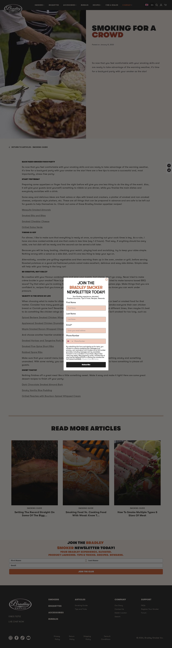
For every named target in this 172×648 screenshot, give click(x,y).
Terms (96, 359)
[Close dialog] (107, 279)
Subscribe (86, 365)
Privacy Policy (87, 359)
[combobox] (69, 341)
